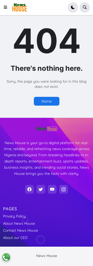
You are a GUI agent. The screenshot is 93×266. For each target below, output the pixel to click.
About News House (19, 223)
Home (47, 101)
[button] (7, 7)
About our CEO (15, 237)
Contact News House (20, 230)
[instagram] (63, 189)
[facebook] (29, 189)
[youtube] (52, 189)
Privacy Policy (14, 216)
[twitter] (40, 189)
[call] (6, 257)
